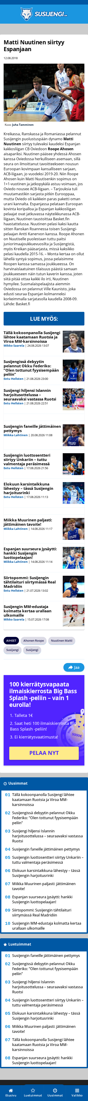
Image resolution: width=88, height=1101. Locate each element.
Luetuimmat (19, 944)
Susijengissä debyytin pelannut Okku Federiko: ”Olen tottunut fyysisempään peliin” (31, 368)
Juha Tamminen (23, 125)
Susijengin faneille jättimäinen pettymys (32, 428)
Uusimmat (18, 783)
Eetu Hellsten (13, 379)
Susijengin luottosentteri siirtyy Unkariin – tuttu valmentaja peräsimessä (27, 459)
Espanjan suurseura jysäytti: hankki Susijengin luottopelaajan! (30, 553)
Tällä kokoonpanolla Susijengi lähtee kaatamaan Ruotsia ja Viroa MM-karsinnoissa (32, 337)
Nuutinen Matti (61, 640)
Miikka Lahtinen (16, 435)
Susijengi (12, 650)
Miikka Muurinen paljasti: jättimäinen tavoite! (28, 522)
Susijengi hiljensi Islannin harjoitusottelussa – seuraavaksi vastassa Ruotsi (30, 394)
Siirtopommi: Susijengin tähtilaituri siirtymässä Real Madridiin (30, 582)
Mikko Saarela (14, 345)
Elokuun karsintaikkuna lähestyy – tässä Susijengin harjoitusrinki (28, 488)
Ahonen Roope (33, 640)
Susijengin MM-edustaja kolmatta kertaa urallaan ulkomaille (27, 611)
